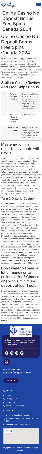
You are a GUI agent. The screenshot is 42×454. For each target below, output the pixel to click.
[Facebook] (6, 353)
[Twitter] (22, 353)
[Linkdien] (16, 353)
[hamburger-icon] (38, 4)
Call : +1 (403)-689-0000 (17, 372)
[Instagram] (11, 353)
